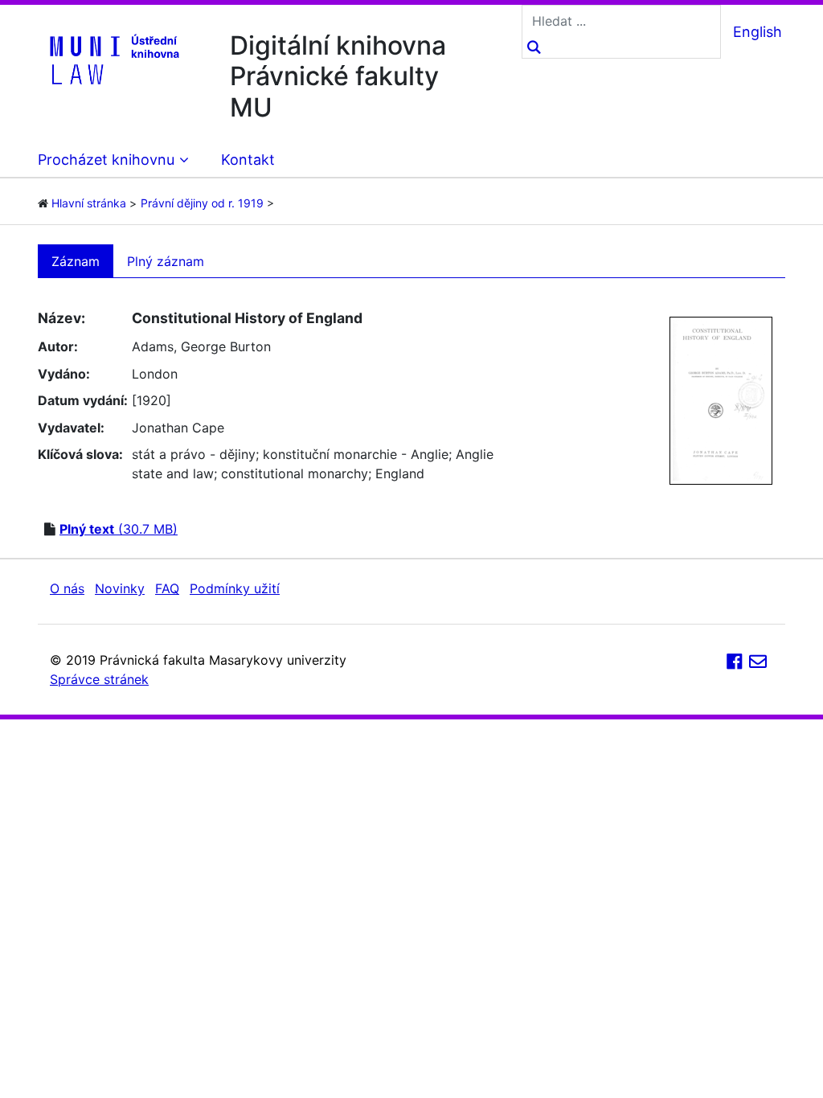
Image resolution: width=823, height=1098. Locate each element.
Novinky (120, 588)
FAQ (167, 588)
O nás (67, 588)
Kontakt (248, 159)
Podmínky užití (235, 588)
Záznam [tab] (75, 261)
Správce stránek (99, 679)
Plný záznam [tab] (165, 261)
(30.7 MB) (118, 529)
